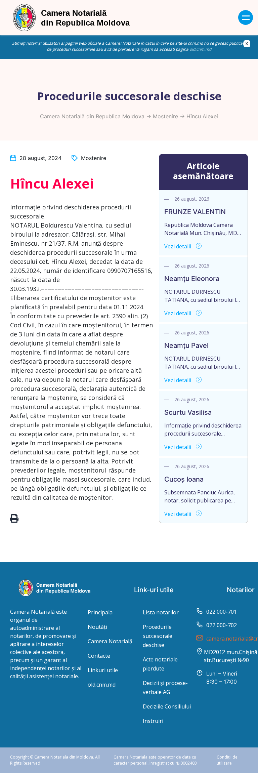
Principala (100, 612)
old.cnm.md (200, 49)
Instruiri (153, 721)
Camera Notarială (110, 641)
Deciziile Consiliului (167, 706)
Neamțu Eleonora (191, 279)
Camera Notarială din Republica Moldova (92, 116)
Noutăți (97, 626)
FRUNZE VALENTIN (195, 212)
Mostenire (165, 116)
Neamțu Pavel (186, 345)
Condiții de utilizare (227, 760)
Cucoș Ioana (184, 479)
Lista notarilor (161, 612)
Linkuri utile (103, 670)
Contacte (99, 655)
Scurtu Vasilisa (188, 412)
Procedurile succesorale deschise (157, 636)
